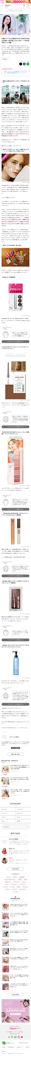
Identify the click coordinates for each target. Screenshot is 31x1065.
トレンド (24, 882)
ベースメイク (20, 809)
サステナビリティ (19, 1053)
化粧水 (18, 886)
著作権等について (20, 1047)
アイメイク (4, 813)
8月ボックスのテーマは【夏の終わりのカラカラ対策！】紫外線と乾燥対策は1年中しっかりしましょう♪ (15, 73)
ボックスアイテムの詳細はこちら (15, 341)
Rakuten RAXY (8, 6)
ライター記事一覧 (15, 748)
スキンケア (4, 809)
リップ (7, 884)
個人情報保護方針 (11, 1047)
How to (8, 877)
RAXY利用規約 (9, 1031)
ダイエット (25, 886)
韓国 (25, 879)
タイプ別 (15, 891)
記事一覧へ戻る (15, 754)
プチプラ (5, 886)
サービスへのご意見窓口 (18, 1031)
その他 (18, 821)
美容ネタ (4, 798)
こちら (13, 146)
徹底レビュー (8, 882)
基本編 (20, 879)
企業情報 (3, 1047)
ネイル (18, 817)
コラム (8, 57)
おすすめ (14, 877)
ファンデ (14, 889)
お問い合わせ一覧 (11, 1053)
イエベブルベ (22, 884)
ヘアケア (3, 817)
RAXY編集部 (4, 59)
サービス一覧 (4, 1053)
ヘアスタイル (14, 884)
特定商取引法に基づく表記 (15, 1033)
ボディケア (19, 813)
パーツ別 (12, 886)
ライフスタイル (22, 889)
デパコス (7, 889)
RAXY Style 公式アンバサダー (10, 879)
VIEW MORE (15, 869)
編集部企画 (22, 877)
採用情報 (27, 1047)
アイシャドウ (16, 882)
